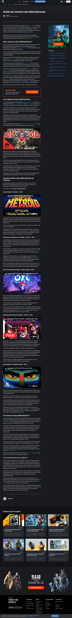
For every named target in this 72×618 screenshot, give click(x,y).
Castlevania (31, 102)
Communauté (26, 1)
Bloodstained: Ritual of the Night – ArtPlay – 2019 (58, 71)
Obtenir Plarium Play (40, 1)
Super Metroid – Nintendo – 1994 (56, 61)
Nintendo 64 (37, 250)
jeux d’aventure (26, 63)
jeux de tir (31, 25)
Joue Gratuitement (36, 587)
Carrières (57, 604)
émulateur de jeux (12, 450)
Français (11, 607)
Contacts (57, 606)
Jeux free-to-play (30, 605)
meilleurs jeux (29, 38)
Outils (32, 1)
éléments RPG (35, 257)
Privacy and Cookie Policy (31, 616)
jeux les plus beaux (21, 310)
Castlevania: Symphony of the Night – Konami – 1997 (58, 64)
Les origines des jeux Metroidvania (57, 55)
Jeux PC (28, 606)
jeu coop (30, 409)
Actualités (48, 605)
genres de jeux (12, 59)
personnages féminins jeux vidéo (28, 124)
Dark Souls (29, 68)
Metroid (25, 102)
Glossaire (48, 608)
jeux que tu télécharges (31, 453)
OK (55, 615)
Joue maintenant (32, 92)
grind (21, 82)
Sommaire (51, 50)
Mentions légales (59, 608)
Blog (6, 4)
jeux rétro (7, 79)
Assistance (48, 603)
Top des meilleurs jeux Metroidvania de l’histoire (57, 58)
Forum (47, 601)
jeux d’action (30, 103)
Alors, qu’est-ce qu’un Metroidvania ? (58, 53)
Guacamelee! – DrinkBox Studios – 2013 (57, 73)
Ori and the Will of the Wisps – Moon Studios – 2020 (58, 67)
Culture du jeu (10, 4)
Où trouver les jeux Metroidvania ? (57, 75)
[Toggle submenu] (67, 57)
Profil (68, 1)
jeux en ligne (6, 421)
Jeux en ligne (29, 601)
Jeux (20, 1)
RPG (28, 80)
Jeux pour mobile (29, 608)
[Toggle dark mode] (60, 2)
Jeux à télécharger (30, 603)
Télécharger (58, 44)
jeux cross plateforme (18, 103)
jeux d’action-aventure (22, 47)
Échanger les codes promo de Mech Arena (39, 612)
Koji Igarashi (11, 341)
